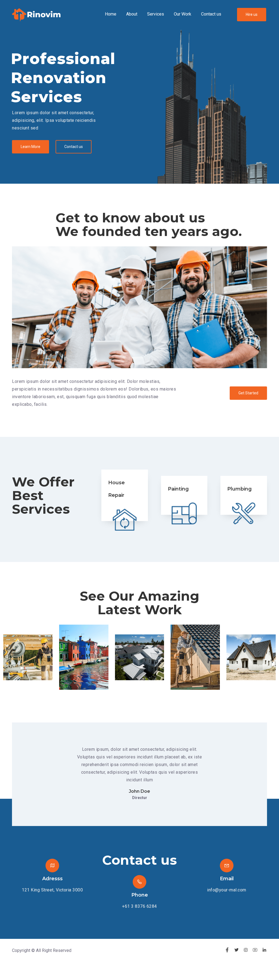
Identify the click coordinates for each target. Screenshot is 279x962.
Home (110, 14)
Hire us (251, 14)
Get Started (248, 393)
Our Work (182, 14)
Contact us (211, 14)
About (131, 14)
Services (155, 14)
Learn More (30, 146)
